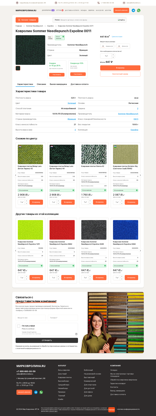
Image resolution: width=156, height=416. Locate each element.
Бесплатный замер (120, 74)
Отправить (47, 340)
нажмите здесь (53, 411)
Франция (71, 119)
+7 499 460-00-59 (25, 371)
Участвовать (57, 74)
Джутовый (62, 374)
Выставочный (89, 377)
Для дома (88, 396)
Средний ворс (63, 385)
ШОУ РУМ (108, 10)
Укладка (113, 370)
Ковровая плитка (65, 377)
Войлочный (88, 370)
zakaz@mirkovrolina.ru (24, 374)
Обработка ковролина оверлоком (123, 380)
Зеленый (72, 103)
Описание (41, 84)
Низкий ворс (63, 388)
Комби (60, 399)
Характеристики (25, 84)
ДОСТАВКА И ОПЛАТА (72, 10)
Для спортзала (90, 385)
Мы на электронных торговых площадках (122, 375)
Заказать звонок (121, 10)
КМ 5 (136, 119)
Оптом (58, 10)
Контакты (114, 387)
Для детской (89, 388)
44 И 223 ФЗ (100, 10)
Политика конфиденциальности (128, 409)
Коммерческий (90, 381)
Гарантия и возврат (118, 383)
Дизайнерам (46, 10)
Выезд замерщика (117, 391)
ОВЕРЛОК (91, 10)
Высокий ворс (63, 381)
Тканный (61, 396)
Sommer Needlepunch (34, 26)
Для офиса (88, 392)
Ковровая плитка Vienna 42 (92, 166)
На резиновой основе (92, 374)
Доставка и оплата (79, 84)
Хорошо (111, 410)
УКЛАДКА (84, 10)
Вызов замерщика (58, 84)
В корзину (120, 68)
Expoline (50, 26)
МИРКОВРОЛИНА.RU (26, 10)
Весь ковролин (64, 370)
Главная (19, 26)
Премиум (61, 392)
